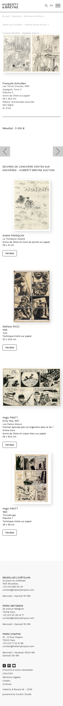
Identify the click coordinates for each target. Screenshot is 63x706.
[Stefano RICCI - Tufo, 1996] (31, 296)
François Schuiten (14, 83)
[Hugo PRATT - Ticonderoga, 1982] (31, 478)
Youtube (14, 665)
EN (51, 5)
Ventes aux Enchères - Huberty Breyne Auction (25, 25)
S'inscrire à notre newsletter (18, 670)
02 (8, 545)
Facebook (4, 665)
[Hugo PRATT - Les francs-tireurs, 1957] (31, 387)
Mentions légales (12, 677)
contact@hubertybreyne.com (18, 590)
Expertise (16, 16)
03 (12, 545)
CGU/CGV (8, 673)
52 (22, 545)
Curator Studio (24, 694)
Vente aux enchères (33, 16)
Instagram (9, 665)
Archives (7, 684)
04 (15, 545)
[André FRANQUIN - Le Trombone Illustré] (31, 205)
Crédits (6, 680)
